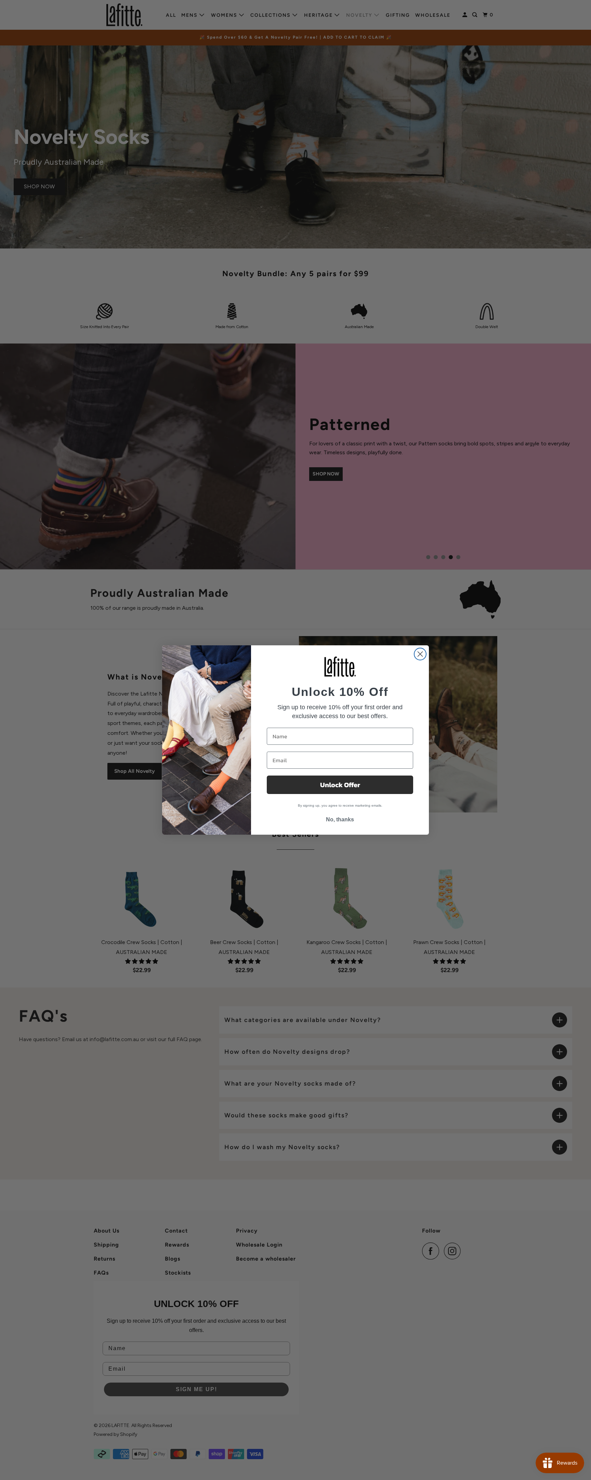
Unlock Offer (340, 785)
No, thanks (340, 819)
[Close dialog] (420, 654)
